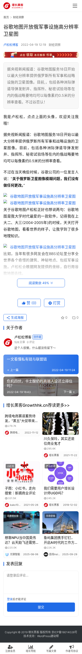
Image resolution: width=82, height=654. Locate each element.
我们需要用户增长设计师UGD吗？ (59, 490)
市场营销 (50, 515)
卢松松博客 (10, 44)
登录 (10, 599)
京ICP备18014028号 (64, 632)
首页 (6, 17)
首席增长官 (12, 515)
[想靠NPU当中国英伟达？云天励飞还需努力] (21, 522)
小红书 (10, 466)
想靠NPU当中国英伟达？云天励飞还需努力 (20, 540)
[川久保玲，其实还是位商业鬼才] (60, 423)
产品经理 (50, 466)
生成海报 (17, 317)
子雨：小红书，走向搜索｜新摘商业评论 (20, 490)
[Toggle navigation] (75, 6)
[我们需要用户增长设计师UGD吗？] (60, 473)
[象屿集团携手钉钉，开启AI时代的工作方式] (60, 522)
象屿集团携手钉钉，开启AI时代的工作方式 (59, 540)
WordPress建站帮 (48, 636)
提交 (41, 607)
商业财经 (50, 416)
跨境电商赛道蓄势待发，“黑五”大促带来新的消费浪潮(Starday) (21, 418)
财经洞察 (55, 44)
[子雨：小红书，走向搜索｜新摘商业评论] (21, 473)
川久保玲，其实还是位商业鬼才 (59, 441)
